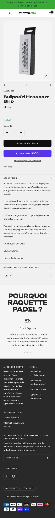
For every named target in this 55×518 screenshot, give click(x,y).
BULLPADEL (9, 91)
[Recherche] (10, 13)
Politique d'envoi (38, 389)
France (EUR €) (11, 488)
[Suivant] (50, 85)
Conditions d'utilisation (36, 397)
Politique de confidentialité (38, 374)
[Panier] (50, 13)
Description (10, 178)
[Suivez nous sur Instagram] (13, 476)
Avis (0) (8, 276)
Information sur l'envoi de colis (22, 268)
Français (27, 488)
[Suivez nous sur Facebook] (7, 476)
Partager (8, 167)
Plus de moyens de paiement (27, 160)
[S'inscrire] (47, 458)
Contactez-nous (11, 417)
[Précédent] (5, 85)
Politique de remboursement (38, 382)
